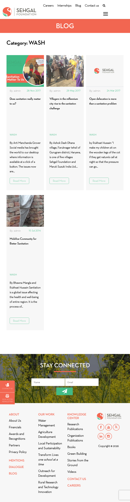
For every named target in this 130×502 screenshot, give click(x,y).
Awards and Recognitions (17, 436)
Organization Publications (75, 438)
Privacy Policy (18, 452)
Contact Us (76, 479)
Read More (19, 181)
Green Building (77, 453)
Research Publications (75, 426)
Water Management (46, 423)
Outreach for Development (47, 473)
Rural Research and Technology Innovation (48, 487)
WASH (13, 134)
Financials (15, 427)
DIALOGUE (16, 467)
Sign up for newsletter (7, 400)
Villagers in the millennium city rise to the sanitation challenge (63, 103)
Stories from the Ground (77, 462)
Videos (71, 472)
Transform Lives (48, 459)
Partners (14, 445)
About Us (15, 420)
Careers (48, 5)
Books (71, 447)
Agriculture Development (47, 434)
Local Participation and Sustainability (50, 445)
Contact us (92, 5)
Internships (64, 5)
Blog (78, 5)
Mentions (16, 460)
